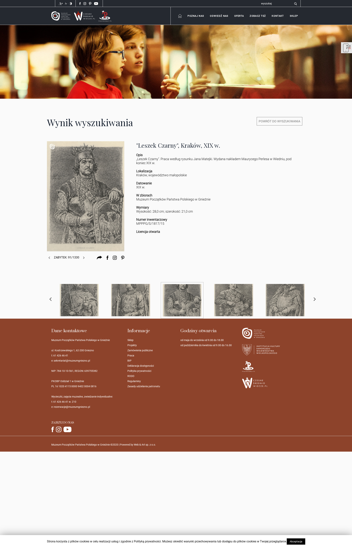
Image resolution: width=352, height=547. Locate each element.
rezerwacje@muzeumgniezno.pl (72, 406)
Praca (130, 355)
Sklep (130, 340)
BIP (129, 360)
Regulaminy (134, 381)
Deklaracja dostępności (140, 365)
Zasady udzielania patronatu (143, 386)
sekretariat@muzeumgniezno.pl (72, 360)
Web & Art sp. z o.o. (145, 444)
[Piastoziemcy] (105, 15)
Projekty (132, 345)
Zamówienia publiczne (140, 350)
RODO (130, 376)
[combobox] (196, 16)
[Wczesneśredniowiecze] (84, 15)
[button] (278, 16)
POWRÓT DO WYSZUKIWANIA (279, 121)
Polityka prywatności (139, 370)
